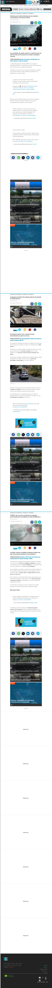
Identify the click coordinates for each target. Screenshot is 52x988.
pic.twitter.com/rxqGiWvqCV (26, 141)
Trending (40, 5)
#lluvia (32, 87)
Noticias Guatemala (16, 13)
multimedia (46, 5)
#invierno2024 (16, 89)
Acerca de (45, 967)
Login (7, 1)
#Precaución (27, 87)
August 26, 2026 (16, 411)
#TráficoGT (15, 87)
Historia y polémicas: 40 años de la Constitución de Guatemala (22, 243)
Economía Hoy (7, 5)
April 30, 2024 (32, 118)
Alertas (31, 13)
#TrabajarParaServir (32, 86)
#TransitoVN (28, 403)
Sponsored (11, 966)
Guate (17, 5)
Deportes (26, 5)
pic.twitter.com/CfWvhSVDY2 (20, 407)
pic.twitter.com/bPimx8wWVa (28, 115)
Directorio (45, 972)
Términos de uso (44, 970)
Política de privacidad (43, 969)
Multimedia (6, 966)
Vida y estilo (34, 5)
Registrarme (12, 1)
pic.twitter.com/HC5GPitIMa (27, 89)
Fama (30, 5)
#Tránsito (21, 87)
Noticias (13, 5)
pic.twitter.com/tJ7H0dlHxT (24, 599)
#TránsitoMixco (16, 115)
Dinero (21, 5)
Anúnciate (45, 965)
